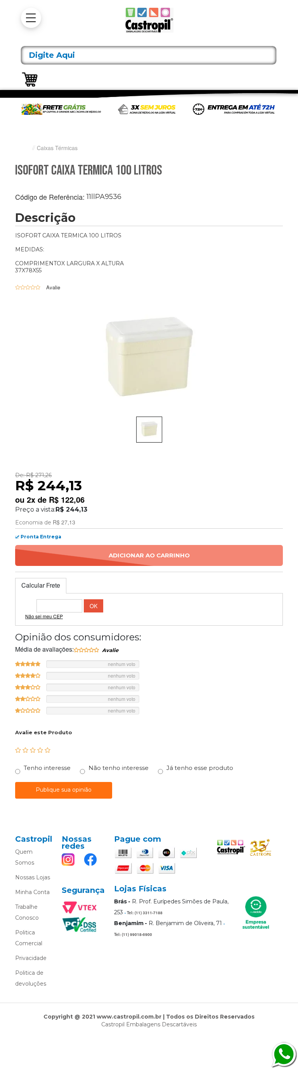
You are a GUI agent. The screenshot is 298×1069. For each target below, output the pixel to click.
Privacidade (31, 958)
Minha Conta (32, 892)
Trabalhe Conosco (27, 912)
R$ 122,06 (67, 499)
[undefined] (149, 360)
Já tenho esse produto (199, 767)
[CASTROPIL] (25, 148)
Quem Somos (24, 857)
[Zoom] (149, 430)
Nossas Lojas (32, 877)
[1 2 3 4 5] (32, 750)
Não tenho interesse (118, 767)
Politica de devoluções (30, 978)
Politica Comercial (28, 938)
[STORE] (149, 20)
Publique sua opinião (64, 789)
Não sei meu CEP (44, 616)
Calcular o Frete (59, 605)
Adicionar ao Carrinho (149, 555)
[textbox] (149, 55)
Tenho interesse (47, 767)
